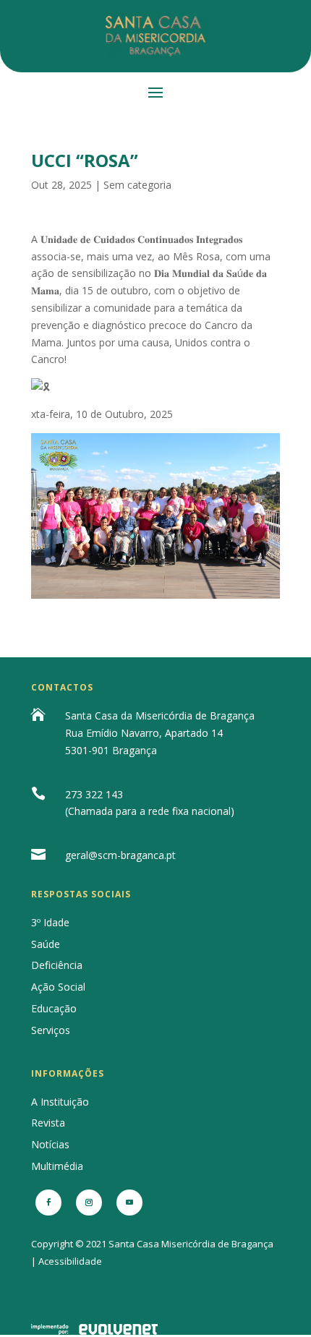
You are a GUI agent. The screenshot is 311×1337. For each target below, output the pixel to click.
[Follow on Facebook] (48, 1202)
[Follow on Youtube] (129, 1202)
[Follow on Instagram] (89, 1202)
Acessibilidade (70, 1261)
